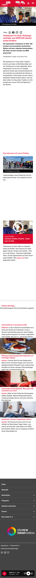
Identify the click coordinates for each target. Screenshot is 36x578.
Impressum (4, 545)
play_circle (28, 573)
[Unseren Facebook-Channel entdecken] (5, 552)
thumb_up (32, 573)
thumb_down (25, 573)
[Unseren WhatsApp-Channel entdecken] (2, 552)
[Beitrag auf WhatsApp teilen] (10, 32)
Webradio (5, 490)
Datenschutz (14, 545)
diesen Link (21, 258)
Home (4, 484)
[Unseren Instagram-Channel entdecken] (8, 552)
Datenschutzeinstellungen (9, 548)
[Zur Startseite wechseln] (6, 3)
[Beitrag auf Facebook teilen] (13, 32)
